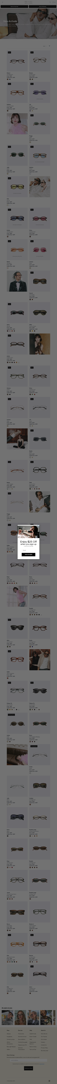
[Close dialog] (38, 526)
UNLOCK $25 (28, 554)
